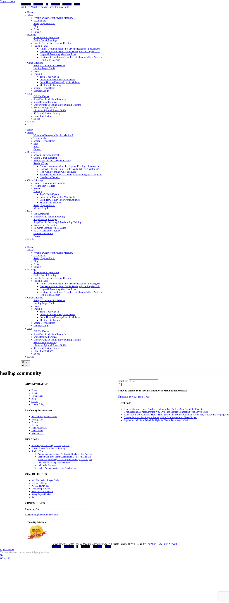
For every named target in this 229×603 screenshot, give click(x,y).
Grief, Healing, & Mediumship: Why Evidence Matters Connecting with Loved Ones (166, 411)
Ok (1, 555)
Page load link (7, 549)
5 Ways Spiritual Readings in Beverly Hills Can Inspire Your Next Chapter (160, 417)
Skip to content (7, 1)
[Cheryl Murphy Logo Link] (45, 7)
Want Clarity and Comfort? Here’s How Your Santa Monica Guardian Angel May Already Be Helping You (176, 414)
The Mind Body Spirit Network (161, 544)
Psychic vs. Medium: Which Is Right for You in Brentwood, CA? (156, 420)
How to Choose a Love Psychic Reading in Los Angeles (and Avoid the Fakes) (163, 409)
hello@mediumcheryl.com (45, 514)
